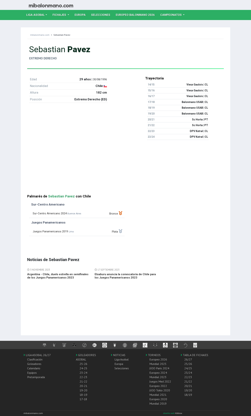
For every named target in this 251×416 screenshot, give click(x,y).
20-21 (83, 386)
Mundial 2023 (157, 377)
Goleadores (34, 364)
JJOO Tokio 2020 (159, 390)
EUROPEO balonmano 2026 (136, 15)
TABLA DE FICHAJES (195, 355)
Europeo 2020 (158, 399)
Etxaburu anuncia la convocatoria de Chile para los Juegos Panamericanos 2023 (125, 276)
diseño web (169, 413)
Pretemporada (36, 377)
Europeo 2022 (158, 386)
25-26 (83, 364)
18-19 (83, 395)
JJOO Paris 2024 (159, 368)
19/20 (188, 390)
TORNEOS (154, 355)
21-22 (83, 381)
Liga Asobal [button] (35, 15)
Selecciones (102, 15)
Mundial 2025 (157, 364)
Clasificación (34, 359)
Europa (81, 15)
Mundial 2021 (157, 395)
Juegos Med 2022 (160, 381)
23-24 (83, 372)
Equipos (32, 372)
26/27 (188, 359)
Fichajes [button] (60, 15)
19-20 (83, 390)
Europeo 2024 (158, 372)
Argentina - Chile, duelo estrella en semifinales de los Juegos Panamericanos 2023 (57, 276)
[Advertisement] (125, 168)
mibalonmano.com (39, 34)
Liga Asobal (121, 359)
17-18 (83, 399)
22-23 (83, 377)
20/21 (188, 386)
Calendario (33, 368)
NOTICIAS (118, 355)
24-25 (83, 368)
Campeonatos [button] (171, 15)
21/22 (188, 381)
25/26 (188, 364)
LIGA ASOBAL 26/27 (38, 355)
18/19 (188, 395)
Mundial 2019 (157, 403)
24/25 (188, 368)
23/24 (188, 372)
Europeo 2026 (158, 359)
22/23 (188, 377)
